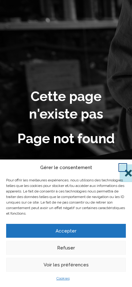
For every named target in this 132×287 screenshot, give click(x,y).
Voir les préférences (66, 265)
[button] (123, 167)
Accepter (66, 231)
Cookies (63, 278)
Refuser (66, 248)
